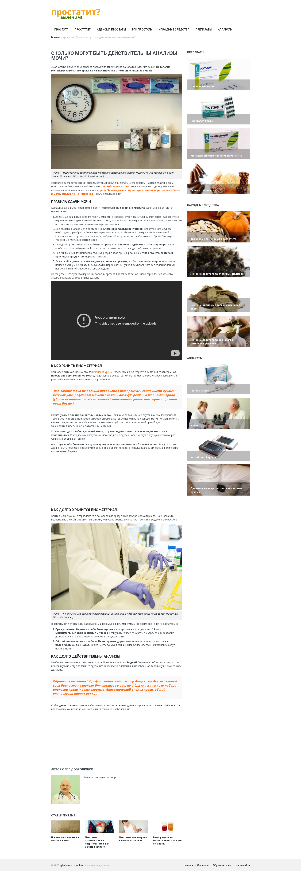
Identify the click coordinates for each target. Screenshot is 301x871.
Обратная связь (222, 865)
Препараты (204, 29)
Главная (55, 37)
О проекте (203, 865)
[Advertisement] (116, 479)
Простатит (83, 29)
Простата (61, 29)
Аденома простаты (111, 29)
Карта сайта (243, 865)
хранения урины (102, 372)
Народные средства (174, 29)
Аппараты (225, 29)
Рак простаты (142, 29)
